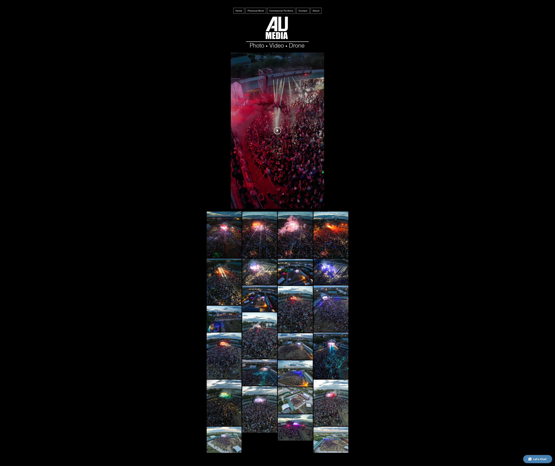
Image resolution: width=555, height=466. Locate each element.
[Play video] (277, 130)
